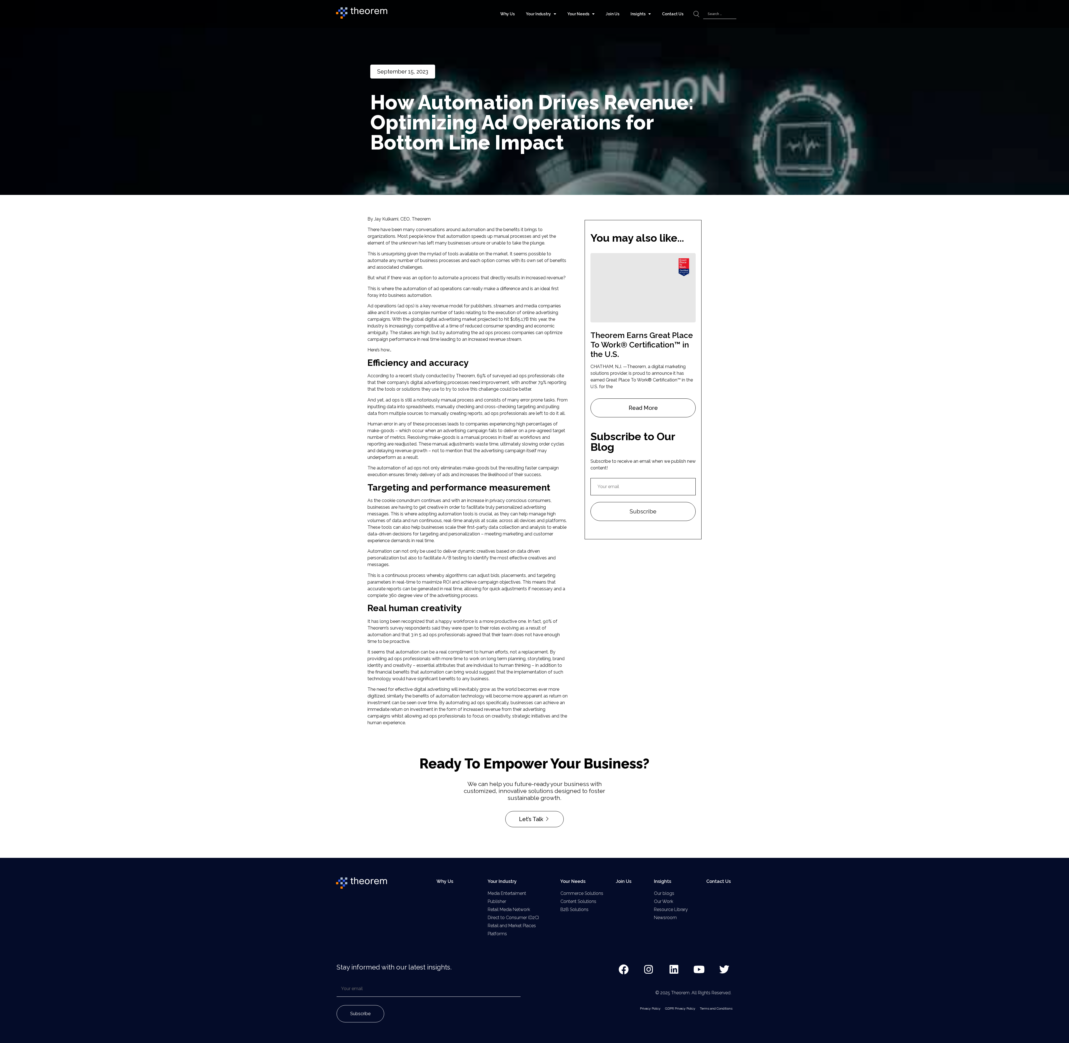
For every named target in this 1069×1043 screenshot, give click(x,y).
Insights (638, 14)
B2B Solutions (574, 909)
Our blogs (664, 893)
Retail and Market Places (512, 925)
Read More (643, 408)
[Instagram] (649, 969)
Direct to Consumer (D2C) (513, 917)
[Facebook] (624, 969)
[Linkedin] (674, 969)
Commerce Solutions (581, 893)
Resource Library (671, 909)
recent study (412, 375)
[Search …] (719, 14)
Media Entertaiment (507, 893)
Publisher (497, 901)
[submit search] (696, 14)
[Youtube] (699, 969)
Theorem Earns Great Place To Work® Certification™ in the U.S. (641, 345)
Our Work (663, 901)
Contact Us (672, 14)
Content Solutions (578, 901)
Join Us (612, 14)
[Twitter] (724, 969)
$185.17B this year (528, 319)
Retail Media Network (509, 909)
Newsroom (665, 917)
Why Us (507, 14)
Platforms (497, 933)
